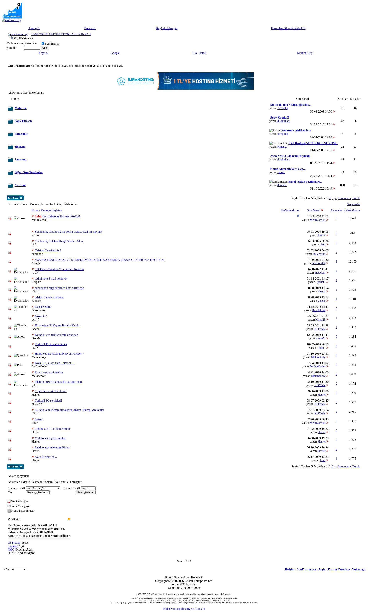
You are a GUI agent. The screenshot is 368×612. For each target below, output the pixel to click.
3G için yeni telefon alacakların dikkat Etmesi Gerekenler (69, 410)
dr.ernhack (38, 253)
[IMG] (12, 549)
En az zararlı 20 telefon (49, 372)
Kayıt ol (43, 53)
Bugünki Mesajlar (166, 28)
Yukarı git (358, 569)
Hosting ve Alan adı (193, 608)
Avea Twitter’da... (46, 456)
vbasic (281, 172)
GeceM (36, 329)
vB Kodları (14, 542)
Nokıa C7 (41, 316)
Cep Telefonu (43, 306)
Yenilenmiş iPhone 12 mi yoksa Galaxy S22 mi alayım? (68, 231)
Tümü (356, 198)
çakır (35, 385)
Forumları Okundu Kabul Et (288, 28)
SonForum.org (306, 569)
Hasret (35, 394)
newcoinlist (318, 263)
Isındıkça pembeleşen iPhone (52, 447)
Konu (35, 210)
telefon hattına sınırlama (49, 297)
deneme (282, 185)
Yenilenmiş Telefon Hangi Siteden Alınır (59, 241)
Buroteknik (38, 310)
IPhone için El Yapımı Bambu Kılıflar (57, 325)
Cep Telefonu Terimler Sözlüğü (61, 216)
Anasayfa (34, 28)
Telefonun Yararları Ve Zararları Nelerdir (59, 269)
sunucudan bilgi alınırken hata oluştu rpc (59, 288)
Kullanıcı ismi (15, 43)
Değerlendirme (290, 210)
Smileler (13, 546)
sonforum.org (19, 34)
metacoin (320, 272)
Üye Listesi (199, 53)
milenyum (319, 253)
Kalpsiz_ (282, 146)
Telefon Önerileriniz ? (48, 250)
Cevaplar (336, 210)
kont (322, 460)
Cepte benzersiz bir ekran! (51, 391)
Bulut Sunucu (171, 608)
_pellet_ (320, 282)
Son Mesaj (313, 210)
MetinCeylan (39, 219)
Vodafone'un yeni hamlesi (50, 438)
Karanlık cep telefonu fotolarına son (56, 334)
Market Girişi (305, 53)
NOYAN (319, 329)
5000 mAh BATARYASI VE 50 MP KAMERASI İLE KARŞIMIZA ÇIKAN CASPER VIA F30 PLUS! (99, 259)
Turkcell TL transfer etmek (51, 344)
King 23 (320, 319)
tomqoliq (282, 108)
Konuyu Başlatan (51, 210)
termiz (35, 235)
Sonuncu (344, 198)
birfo (34, 244)
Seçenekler (353, 204)
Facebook (90, 28)
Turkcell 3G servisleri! (48, 400)
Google (115, 53)
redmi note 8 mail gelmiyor (51, 278)
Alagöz (36, 263)
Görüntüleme (352, 210)
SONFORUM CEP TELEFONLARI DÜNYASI (61, 34)
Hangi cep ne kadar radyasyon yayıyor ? (59, 353)
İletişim (289, 569)
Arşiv (321, 569)
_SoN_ (36, 272)
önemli (39, 419)
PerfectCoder (40, 366)
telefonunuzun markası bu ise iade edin (58, 381)
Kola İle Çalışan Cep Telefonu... (54, 363)
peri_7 (35, 319)
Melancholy (39, 357)
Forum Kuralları (339, 569)
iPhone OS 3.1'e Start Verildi (52, 428)
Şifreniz (11, 47)
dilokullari (283, 121)
